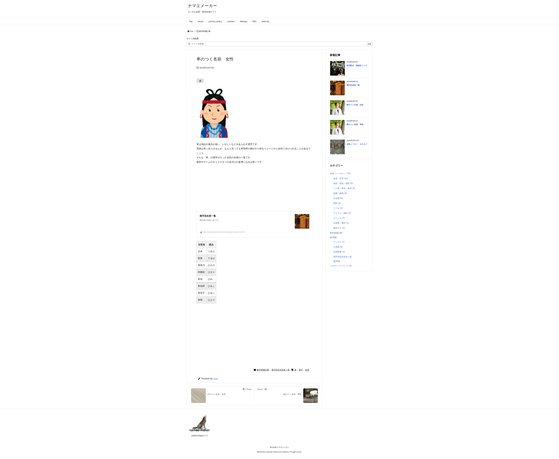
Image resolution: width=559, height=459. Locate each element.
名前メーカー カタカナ (356, 144)
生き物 (338, 198)
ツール (338, 208)
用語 (337, 203)
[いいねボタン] (200, 80)
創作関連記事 (204, 31)
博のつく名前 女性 (354, 105)
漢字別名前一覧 (353, 85)
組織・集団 (340, 193)
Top (191, 31)
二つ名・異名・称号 (344, 188)
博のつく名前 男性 (354, 124)
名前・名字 (340, 178)
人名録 (338, 247)
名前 (307, 370)
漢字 (301, 370)
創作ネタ (339, 228)
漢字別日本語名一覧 (280, 370)
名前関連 (339, 251)
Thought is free (295, 452)
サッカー (339, 242)
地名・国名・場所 (343, 183)
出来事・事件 (341, 223)
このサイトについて (341, 265)
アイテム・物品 (342, 213)
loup (215, 378)
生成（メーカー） (340, 173)
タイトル (339, 218)
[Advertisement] (254, 187)
